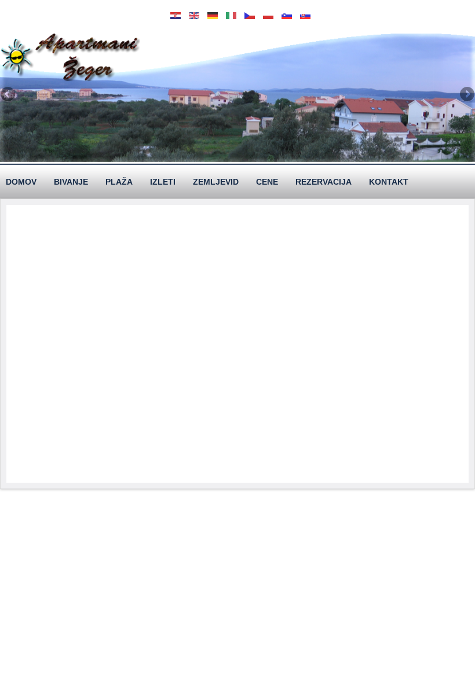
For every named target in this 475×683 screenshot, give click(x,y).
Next (466, 95)
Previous (8, 95)
